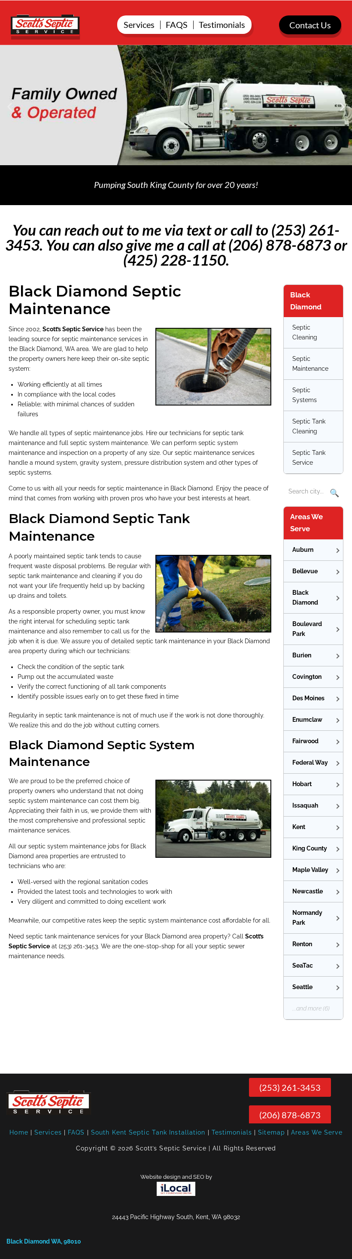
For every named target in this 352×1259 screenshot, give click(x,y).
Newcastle (307, 891)
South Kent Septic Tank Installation (148, 1132)
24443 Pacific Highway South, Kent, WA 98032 (176, 1217)
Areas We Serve (316, 1132)
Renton (302, 944)
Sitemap (271, 1132)
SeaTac (302, 965)
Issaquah (305, 805)
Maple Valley (310, 869)
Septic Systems (304, 395)
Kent (298, 826)
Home (18, 1132)
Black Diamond (305, 597)
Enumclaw (307, 719)
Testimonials (232, 1132)
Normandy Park (307, 917)
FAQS (76, 1132)
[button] (9, 106)
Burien (301, 655)
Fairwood (305, 741)
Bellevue (305, 571)
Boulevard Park (307, 628)
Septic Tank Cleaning (308, 426)
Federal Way (310, 762)
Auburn (302, 549)
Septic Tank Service (308, 457)
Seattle (302, 987)
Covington (307, 676)
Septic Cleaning (304, 332)
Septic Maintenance (310, 363)
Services (48, 1132)
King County (309, 848)
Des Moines (308, 698)
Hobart (302, 784)
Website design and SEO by (176, 1177)
